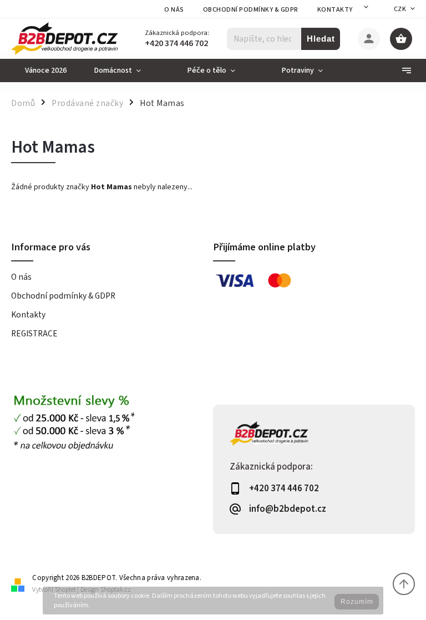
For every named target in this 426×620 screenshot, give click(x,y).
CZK (400, 9)
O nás (174, 9)
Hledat (321, 38)
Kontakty (335, 9)
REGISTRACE (34, 333)
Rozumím (357, 602)
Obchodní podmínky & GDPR (250, 9)
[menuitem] (45, 70)
